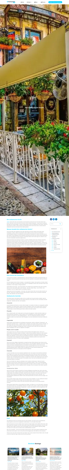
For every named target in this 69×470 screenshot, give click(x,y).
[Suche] (60, 223)
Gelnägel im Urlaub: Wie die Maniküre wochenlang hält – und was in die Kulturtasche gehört (55, 458)
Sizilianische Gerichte (55, 238)
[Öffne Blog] (37, 2)
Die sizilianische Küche (56, 231)
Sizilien (8, 221)
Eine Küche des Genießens (54, 236)
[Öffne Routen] (31, 2)
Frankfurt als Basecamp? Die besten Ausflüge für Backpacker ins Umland (27, 458)
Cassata (55, 247)
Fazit (53, 250)
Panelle (55, 241)
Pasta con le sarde (57, 244)
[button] (51, 219)
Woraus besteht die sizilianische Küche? (55, 234)
